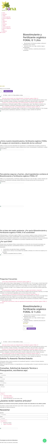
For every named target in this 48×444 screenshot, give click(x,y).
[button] (24, 98)
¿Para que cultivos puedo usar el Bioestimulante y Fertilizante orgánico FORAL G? (20, 98)
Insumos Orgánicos (6, 18)
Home (3, 12)
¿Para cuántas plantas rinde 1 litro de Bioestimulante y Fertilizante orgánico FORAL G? (21, 106)
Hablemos (4, 21)
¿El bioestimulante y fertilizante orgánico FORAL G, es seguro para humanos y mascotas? (22, 290)
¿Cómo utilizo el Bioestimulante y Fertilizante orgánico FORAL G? (16, 281)
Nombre (2, 412)
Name (1, 373)
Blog (3, 19)
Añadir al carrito (8, 91)
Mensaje (2, 384)
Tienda (3, 15)
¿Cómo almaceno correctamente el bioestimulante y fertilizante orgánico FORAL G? (20, 294)
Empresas (4, 14)
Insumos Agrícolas (6, 17)
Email (1, 377)
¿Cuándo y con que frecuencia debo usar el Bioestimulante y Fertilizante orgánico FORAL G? (22, 102)
